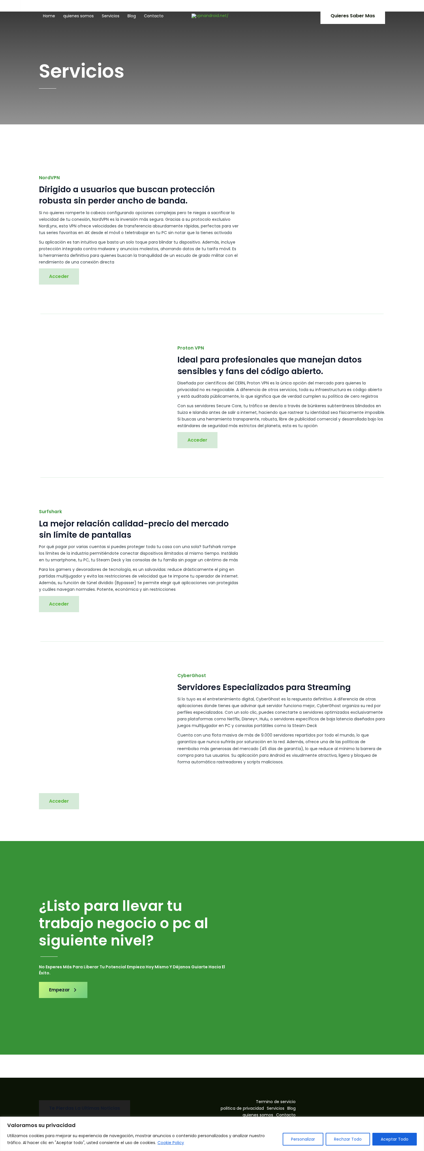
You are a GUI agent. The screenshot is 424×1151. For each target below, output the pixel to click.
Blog (131, 16)
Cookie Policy (170, 1143)
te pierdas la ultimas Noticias (84, 1108)
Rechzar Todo (348, 1139)
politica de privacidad (242, 1108)
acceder (197, 440)
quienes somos (78, 16)
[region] (212, 1134)
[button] (352, 16)
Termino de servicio (276, 1102)
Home (49, 16)
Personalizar (303, 1139)
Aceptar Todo (394, 1139)
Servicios (110, 16)
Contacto (154, 16)
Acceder (59, 276)
